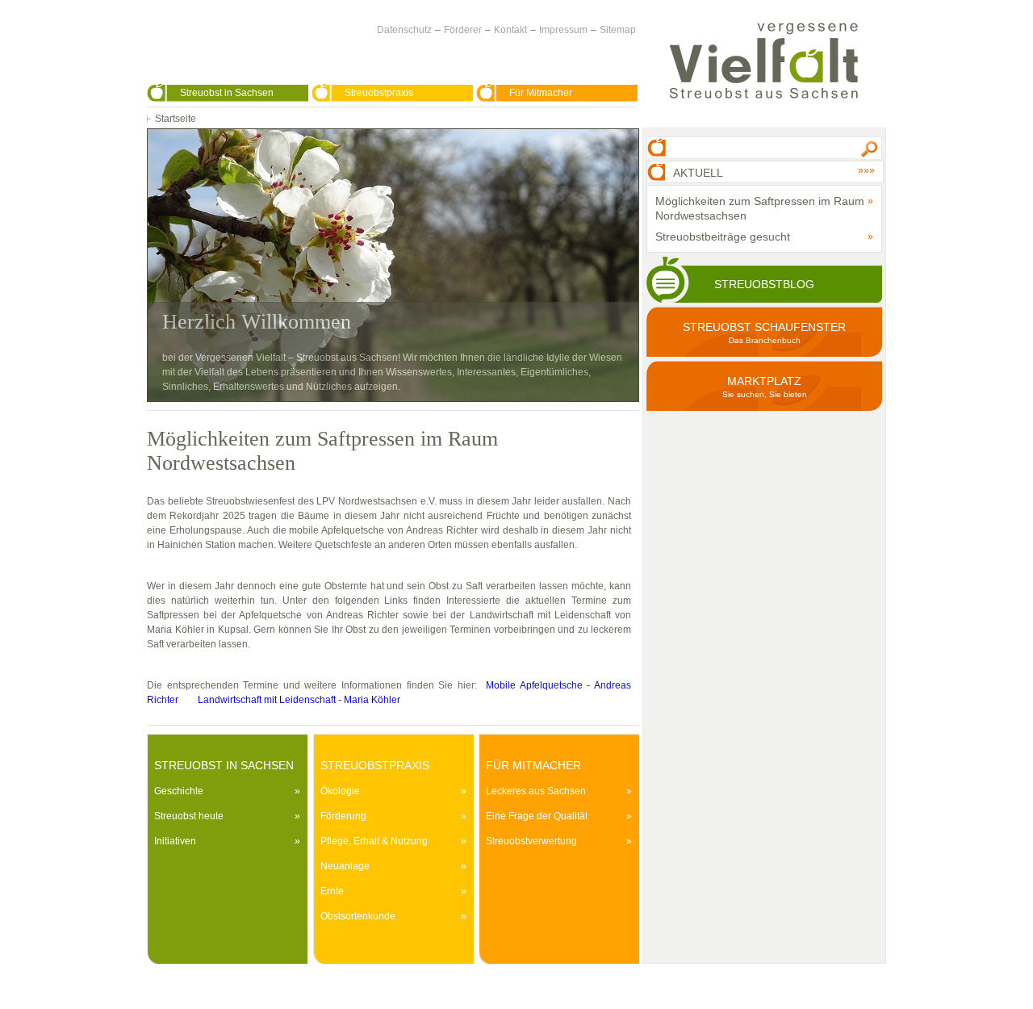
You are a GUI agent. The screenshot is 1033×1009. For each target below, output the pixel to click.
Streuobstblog (764, 284)
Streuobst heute (189, 816)
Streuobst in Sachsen (227, 92)
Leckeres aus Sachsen (536, 791)
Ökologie (340, 791)
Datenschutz (404, 30)
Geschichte (178, 791)
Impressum (563, 30)
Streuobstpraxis (379, 92)
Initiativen (175, 841)
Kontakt (510, 30)
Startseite (175, 118)
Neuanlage (345, 866)
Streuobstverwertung (531, 841)
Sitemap (618, 30)
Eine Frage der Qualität (537, 816)
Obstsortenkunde (357, 916)
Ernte (332, 891)
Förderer (463, 30)
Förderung (343, 816)
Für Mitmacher (540, 92)
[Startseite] (764, 60)
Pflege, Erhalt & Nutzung (374, 841)
